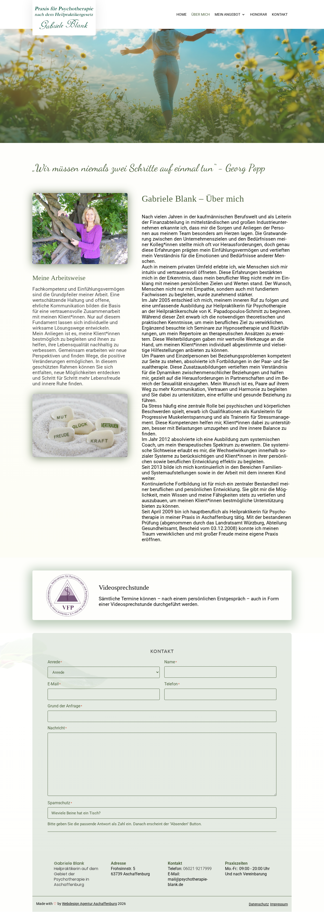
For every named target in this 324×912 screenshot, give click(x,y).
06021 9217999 (197, 868)
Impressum (279, 904)
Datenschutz (259, 904)
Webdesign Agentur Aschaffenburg (89, 904)
